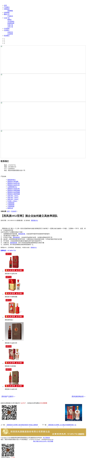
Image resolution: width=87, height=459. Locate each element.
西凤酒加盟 (16, 237)
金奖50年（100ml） (13, 195)
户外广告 (10, 26)
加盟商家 (7, 12)
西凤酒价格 (21, 234)
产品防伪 (10, 16)
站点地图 (50, 441)
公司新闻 (3, 426)
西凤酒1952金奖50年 (13, 188)
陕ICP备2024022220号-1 (40, 441)
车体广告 (10, 25)
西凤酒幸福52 (11, 179)
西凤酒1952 (34, 220)
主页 (8, 211)
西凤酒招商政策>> (78, 396)
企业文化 (10, 32)
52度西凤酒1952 (12, 187)
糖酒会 (9, 19)
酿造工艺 (7, 14)
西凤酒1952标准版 (12, 181)
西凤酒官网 (71, 2)
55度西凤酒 (10, 206)
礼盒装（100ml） (12, 201)
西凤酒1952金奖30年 (13, 185)
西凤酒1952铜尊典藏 (13, 190)
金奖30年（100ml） (13, 197)
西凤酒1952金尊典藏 (13, 192)
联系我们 (7, 35)
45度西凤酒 (10, 203)
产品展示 (7, 7)
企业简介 (7, 30)
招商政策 (7, 9)
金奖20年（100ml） (13, 199)
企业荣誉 (7, 28)
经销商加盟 (10, 23)
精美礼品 (10, 208)
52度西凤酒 (10, 204)
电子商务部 (46, 437)
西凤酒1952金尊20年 (13, 183)
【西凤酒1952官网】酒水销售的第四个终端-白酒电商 (22, 425)
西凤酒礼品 (24, 426)
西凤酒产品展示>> (8, 396)
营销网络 (10, 10)
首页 (5, 5)
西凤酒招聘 (67, 426)
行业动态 (13, 211)
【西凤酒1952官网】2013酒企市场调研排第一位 (62, 425)
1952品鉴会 (10, 21)
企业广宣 (7, 18)
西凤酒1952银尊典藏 (13, 194)
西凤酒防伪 (52, 426)
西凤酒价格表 (80, 2)
